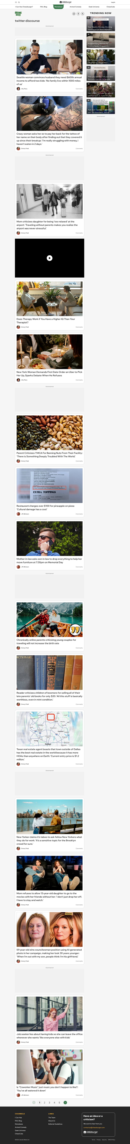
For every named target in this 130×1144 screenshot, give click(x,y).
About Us (51, 1121)
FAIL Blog (18, 1121)
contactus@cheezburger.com (94, 1127)
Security (104, 1139)
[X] (82, 13)
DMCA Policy (111, 1139)
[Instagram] (73, 13)
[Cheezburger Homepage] (65, 2)
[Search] (19, 2)
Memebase (19, 1124)
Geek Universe (20, 1130)
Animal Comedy (20, 1127)
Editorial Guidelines (55, 1124)
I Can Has (18, 1117)
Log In (113, 2)
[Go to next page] (65, 1102)
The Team (51, 1117)
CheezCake (19, 1134)
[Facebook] (78, 13)
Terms (93, 1139)
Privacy (99, 1139)
